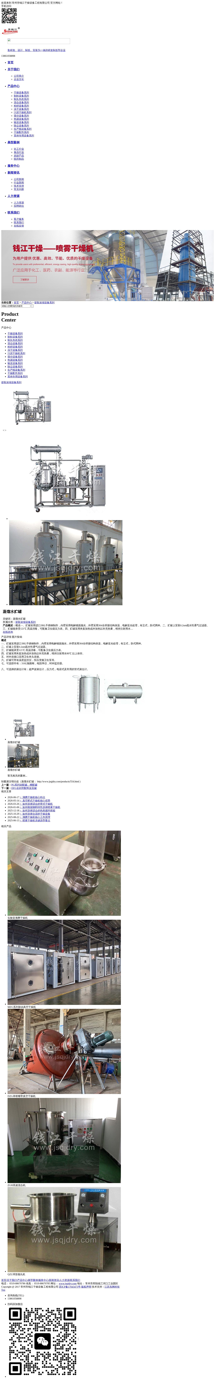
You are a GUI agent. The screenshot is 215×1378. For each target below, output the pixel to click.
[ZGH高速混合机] (64, 1182)
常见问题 (19, 189)
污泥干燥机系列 (22, 112)
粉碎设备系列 (21, 105)
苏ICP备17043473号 (70, 1286)
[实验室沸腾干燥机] (64, 915)
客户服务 (19, 219)
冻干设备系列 (21, 109)
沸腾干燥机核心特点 (32, 797)
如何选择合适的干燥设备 (35, 813)
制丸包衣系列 (21, 99)
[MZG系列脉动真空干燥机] (64, 1004)
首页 (11, 62)
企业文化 (19, 79)
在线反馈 (19, 225)
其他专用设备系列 (24, 135)
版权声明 (86, 1286)
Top (3, 1290)
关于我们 (14, 69)
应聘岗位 (19, 206)
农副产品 (19, 155)
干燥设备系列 (21, 92)
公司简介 (19, 76)
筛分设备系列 (21, 115)
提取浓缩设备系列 (44, 302)
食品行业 (19, 152)
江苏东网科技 (112, 1286)
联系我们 (14, 212)
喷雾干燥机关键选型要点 (35, 820)
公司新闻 (19, 179)
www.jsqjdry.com (67, 1283)
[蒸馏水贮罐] (23, 739)
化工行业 (19, 149)
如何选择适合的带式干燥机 (36, 804)
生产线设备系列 (22, 129)
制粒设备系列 (21, 95)
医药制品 (19, 159)
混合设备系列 (21, 102)
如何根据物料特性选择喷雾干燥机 (40, 807)
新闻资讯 (14, 172)
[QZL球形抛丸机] (64, 1271)
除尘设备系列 (21, 125)
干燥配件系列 (21, 132)
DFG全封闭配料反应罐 (24, 788)
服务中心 (14, 165)
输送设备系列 (21, 122)
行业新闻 (19, 182)
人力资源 (14, 196)
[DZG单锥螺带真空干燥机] (64, 1093)
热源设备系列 (21, 119)
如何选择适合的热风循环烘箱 (37, 810)
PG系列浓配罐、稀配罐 (24, 784)
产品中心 (14, 86)
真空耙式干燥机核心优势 (35, 800)
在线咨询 (8, 632)
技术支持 (19, 186)
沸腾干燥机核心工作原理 (35, 817)
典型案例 (14, 142)
